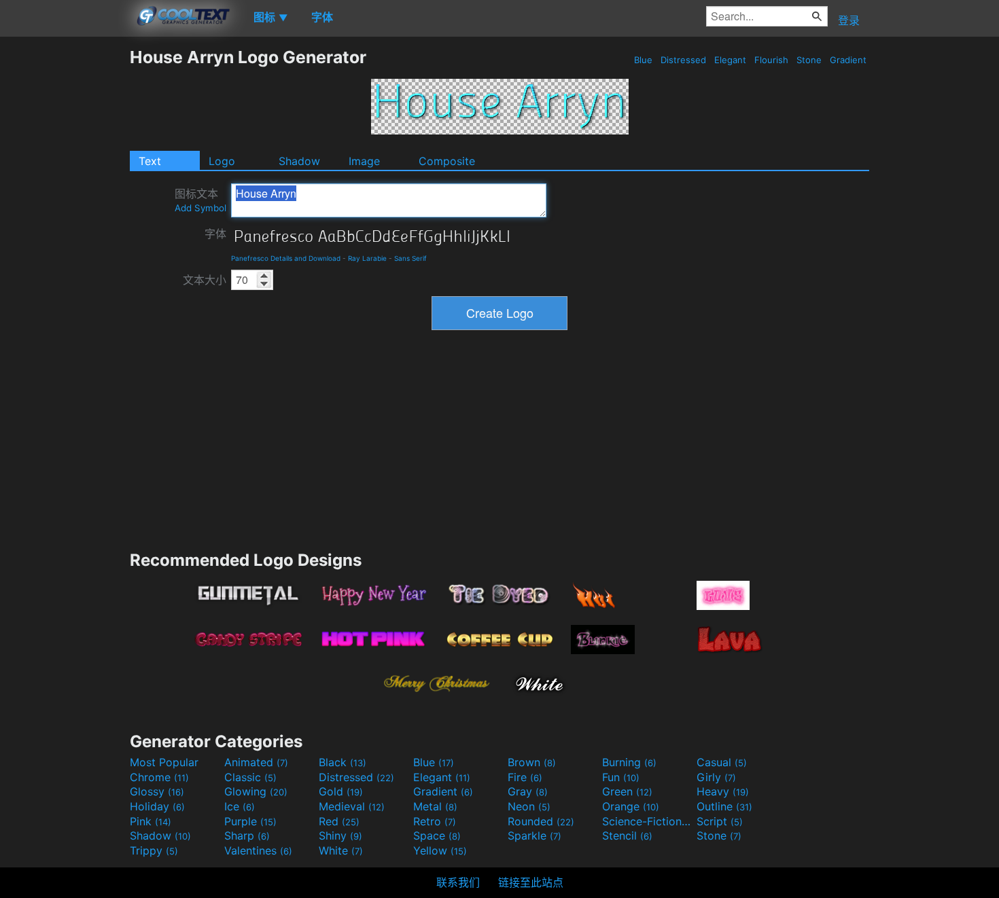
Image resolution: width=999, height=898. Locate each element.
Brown (532, 762)
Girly (716, 777)
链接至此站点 (530, 882)
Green (627, 791)
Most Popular (164, 762)
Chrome (159, 777)
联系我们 (458, 882)
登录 (849, 20)
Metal (435, 806)
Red (339, 821)
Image (364, 161)
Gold (341, 791)
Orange (630, 806)
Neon (529, 806)
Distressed (683, 59)
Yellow (440, 850)
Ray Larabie (367, 258)
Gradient (848, 59)
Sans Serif (410, 258)
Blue (643, 59)
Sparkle (534, 835)
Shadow (299, 161)
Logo (222, 161)
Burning (629, 762)
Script (720, 821)
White (341, 850)
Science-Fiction (647, 821)
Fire (525, 777)
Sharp (247, 835)
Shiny (340, 835)
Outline (724, 806)
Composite (447, 161)
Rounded (541, 821)
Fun (620, 777)
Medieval (352, 806)
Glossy (157, 791)
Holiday (157, 806)
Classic (250, 777)
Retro (434, 821)
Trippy (154, 850)
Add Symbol (200, 207)
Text (150, 161)
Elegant (730, 59)
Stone (809, 59)
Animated (256, 762)
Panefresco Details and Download (285, 258)
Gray (528, 791)
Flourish (771, 59)
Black (342, 762)
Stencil (627, 835)
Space (437, 835)
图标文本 (200, 200)
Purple (250, 821)
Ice (239, 806)
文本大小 (204, 280)
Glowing (255, 791)
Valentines (258, 850)
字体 (215, 233)
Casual (722, 762)
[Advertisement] (64, 250)
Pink (150, 821)
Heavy (723, 791)
